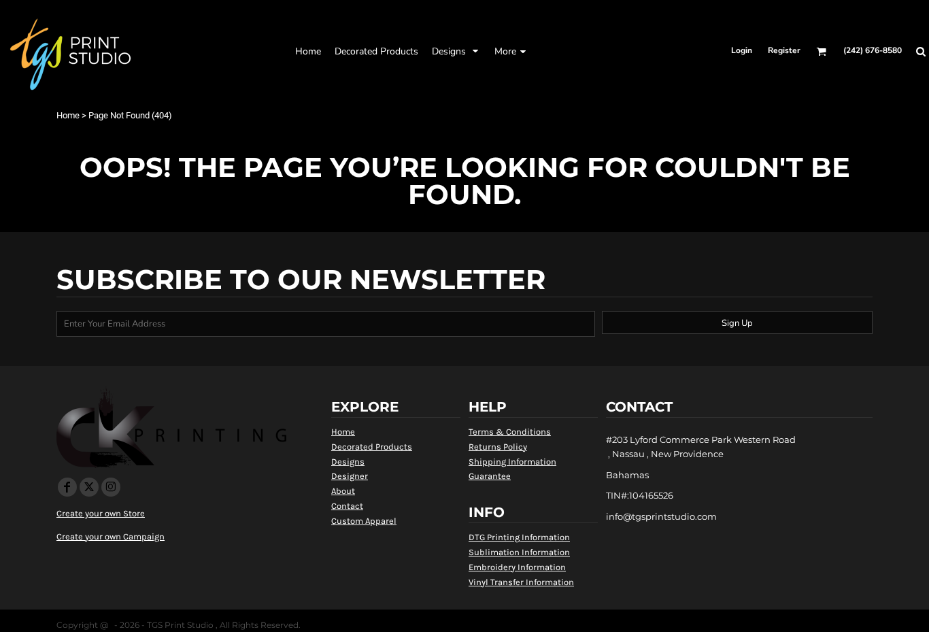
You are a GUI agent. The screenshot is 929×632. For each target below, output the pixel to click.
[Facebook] (67, 487)
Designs (348, 461)
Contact (347, 506)
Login (741, 50)
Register (784, 50)
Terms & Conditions (510, 432)
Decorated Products (371, 447)
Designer (349, 476)
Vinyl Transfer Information (521, 582)
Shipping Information (512, 461)
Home (68, 115)
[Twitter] (89, 487)
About (343, 491)
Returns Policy (498, 447)
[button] (376, 51)
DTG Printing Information (519, 537)
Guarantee (490, 476)
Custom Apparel (363, 521)
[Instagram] (110, 487)
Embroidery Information (517, 567)
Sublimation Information (519, 552)
